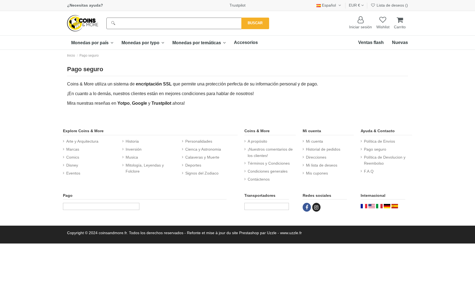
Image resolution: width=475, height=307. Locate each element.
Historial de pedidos (323, 149)
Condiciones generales (268, 171)
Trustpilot (237, 5)
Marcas (72, 149)
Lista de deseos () (391, 5)
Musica (132, 157)
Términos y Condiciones (269, 163)
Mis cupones (317, 173)
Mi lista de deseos (321, 165)
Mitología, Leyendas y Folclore (145, 168)
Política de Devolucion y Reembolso (384, 160)
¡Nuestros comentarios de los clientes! (270, 152)
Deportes (193, 165)
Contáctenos (259, 179)
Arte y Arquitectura (82, 141)
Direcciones (316, 157)
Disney (72, 165)
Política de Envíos (379, 141)
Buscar (255, 23)
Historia (132, 141)
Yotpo (123, 103)
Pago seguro (375, 149)
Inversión (134, 149)
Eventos (73, 173)
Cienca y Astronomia (203, 149)
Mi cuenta (314, 141)
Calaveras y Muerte (202, 157)
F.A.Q (369, 171)
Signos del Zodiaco (202, 173)
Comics (72, 157)
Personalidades (198, 141)
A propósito (257, 141)
